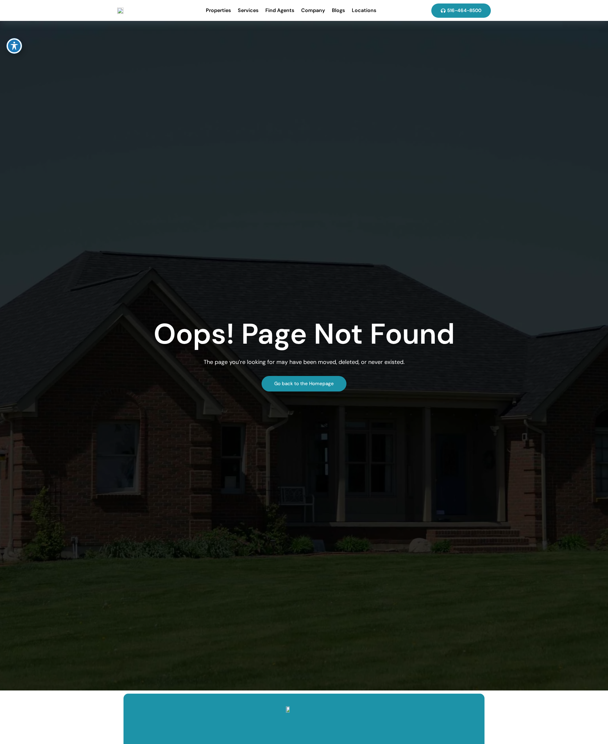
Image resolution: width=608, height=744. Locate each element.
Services (248, 10)
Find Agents (279, 10)
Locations (364, 10)
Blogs (338, 10)
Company (313, 10)
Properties (218, 10)
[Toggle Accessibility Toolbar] (14, 46)
